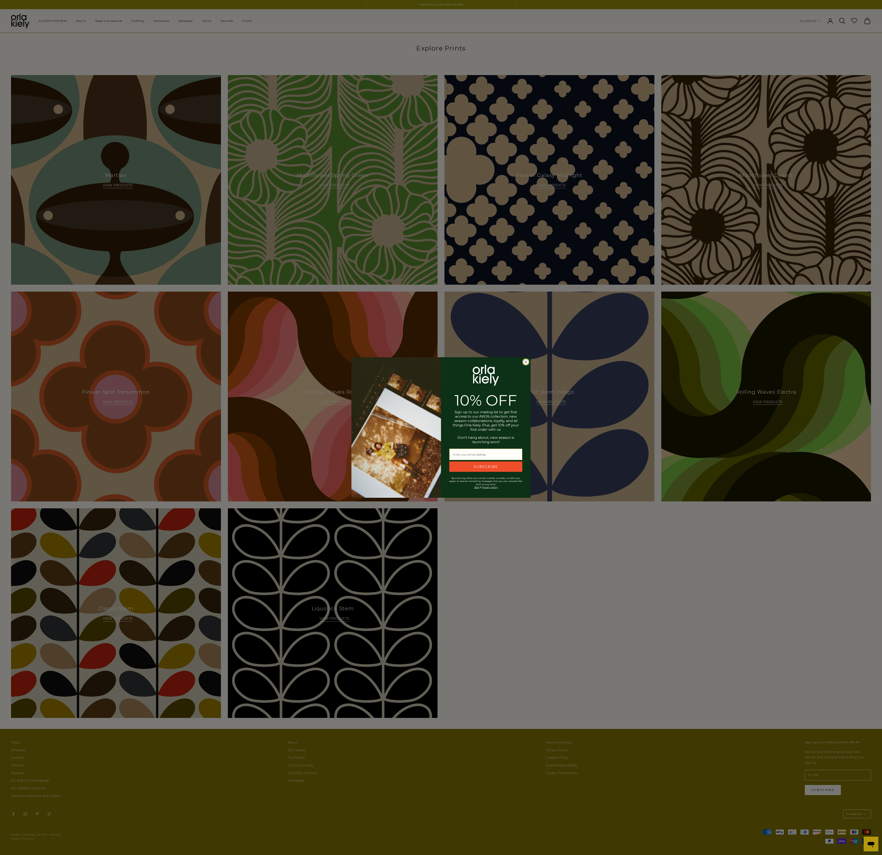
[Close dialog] (526, 362)
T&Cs (476, 487)
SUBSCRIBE (486, 467)
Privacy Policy (490, 487)
